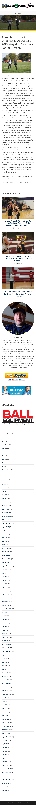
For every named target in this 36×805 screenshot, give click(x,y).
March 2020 (5, 758)
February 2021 (6, 719)
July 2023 (4, 616)
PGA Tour (4, 473)
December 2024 (6, 555)
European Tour (6, 438)
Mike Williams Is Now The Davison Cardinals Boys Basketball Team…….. (18, 293)
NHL (3, 466)
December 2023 (6, 598)
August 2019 (5, 783)
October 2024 (6, 562)
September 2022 (6, 651)
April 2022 (4, 669)
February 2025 (6, 548)
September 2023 (6, 609)
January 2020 (5, 765)
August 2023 (5, 612)
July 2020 (4, 744)
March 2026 (5, 502)
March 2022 (5, 673)
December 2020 (6, 726)
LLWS (3, 441)
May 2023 (4, 623)
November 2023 (6, 601)
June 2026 (4, 491)
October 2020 (6, 733)
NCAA (3, 459)
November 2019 (6, 772)
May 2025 (4, 537)
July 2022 (4, 658)
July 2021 (4, 701)
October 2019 (6, 776)
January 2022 (5, 680)
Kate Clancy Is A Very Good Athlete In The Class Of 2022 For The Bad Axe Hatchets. (18, 258)
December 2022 (6, 641)
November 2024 (6, 559)
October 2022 (6, 648)
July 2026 (4, 488)
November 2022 (6, 644)
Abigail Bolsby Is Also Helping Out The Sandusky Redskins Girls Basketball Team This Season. (18, 223)
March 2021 (5, 715)
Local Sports (5, 445)
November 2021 (6, 687)
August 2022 (5, 655)
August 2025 (5, 527)
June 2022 (4, 662)
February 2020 (6, 762)
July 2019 (4, 786)
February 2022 (6, 676)
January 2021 (5, 722)
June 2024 (4, 577)
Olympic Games (6, 470)
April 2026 (4, 498)
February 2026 (6, 505)
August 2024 (5, 569)
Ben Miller (6, 183)
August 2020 (5, 740)
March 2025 (5, 545)
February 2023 (6, 633)
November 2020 (6, 730)
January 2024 (5, 594)
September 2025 (6, 523)
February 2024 (6, 591)
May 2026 (4, 495)
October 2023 (6, 605)
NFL (3, 462)
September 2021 (6, 694)
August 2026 (5, 484)
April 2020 (4, 755)
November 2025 (6, 516)
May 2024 (4, 580)
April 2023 (4, 626)
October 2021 (6, 690)
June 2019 (4, 790)
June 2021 (4, 705)
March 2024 (5, 587)
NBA (3, 455)
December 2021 (6, 683)
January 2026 (5, 509)
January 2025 (5, 552)
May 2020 (4, 751)
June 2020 (4, 747)
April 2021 (4, 712)
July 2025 (4, 530)
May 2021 (4, 708)
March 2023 (5, 630)
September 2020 (6, 737)
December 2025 (6, 512)
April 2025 (4, 541)
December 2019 (6, 769)
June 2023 (4, 619)
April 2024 (4, 584)
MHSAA (27, 183)
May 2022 (4, 666)
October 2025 (6, 520)
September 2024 (6, 566)
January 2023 (5, 637)
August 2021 (5, 697)
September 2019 (6, 779)
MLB (3, 452)
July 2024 (4, 573)
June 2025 (4, 534)
